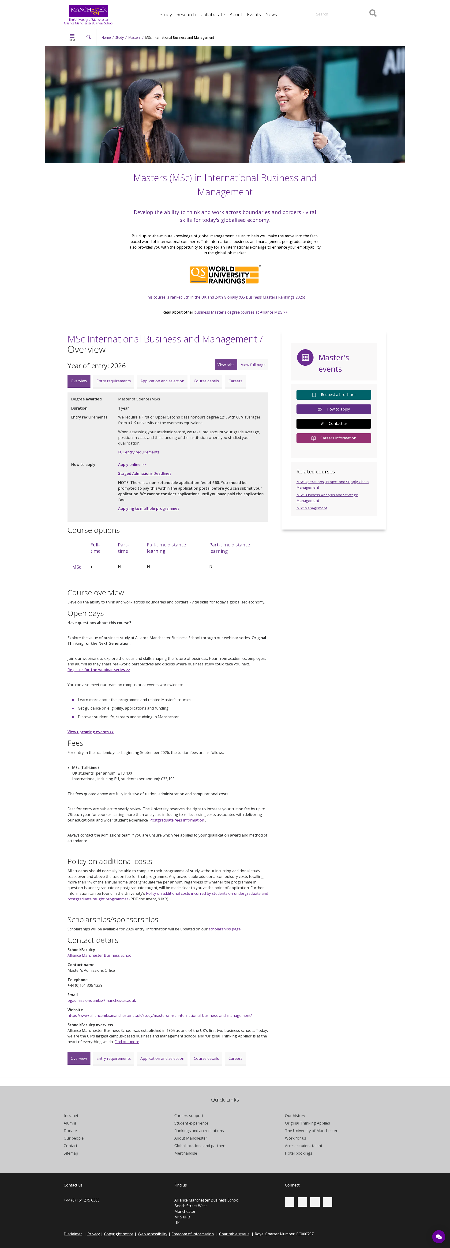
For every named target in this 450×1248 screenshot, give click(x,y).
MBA (153, 6)
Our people (74, 1138)
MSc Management (311, 508)
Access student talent (303, 1145)
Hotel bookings (298, 1153)
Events (254, 14)
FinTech (155, 16)
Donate (70, 1130)
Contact (70, 1145)
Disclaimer (73, 1233)
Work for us (295, 1138)
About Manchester (190, 1138)
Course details (206, 381)
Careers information (338, 438)
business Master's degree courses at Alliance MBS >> (241, 312)
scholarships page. (225, 929)
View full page (253, 364)
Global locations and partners (200, 1145)
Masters (317, 6)
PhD (314, 6)
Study (166, 14)
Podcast (156, 16)
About (236, 14)
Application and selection (162, 381)
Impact (155, 6)
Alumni (70, 1123)
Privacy (93, 1233)
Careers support (188, 1115)
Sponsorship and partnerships (335, 6)
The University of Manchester (311, 1130)
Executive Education (246, 6)
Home (106, 37)
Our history (295, 1115)
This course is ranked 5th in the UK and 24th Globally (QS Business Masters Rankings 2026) (225, 297)
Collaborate (213, 14)
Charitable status (234, 1233)
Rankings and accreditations (199, 1130)
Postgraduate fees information (177, 820)
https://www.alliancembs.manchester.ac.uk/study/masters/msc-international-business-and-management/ (160, 1015)
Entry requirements (114, 381)
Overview (79, 381)
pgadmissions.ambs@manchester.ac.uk (102, 1000)
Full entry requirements (138, 452)
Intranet (71, 1115)
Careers (235, 381)
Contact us (338, 423)
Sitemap (71, 1153)
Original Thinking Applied (307, 1123)
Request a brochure (338, 394)
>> (132, 464)
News (271, 14)
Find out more (127, 1041)
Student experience (191, 1123)
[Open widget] (438, 1236)
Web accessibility (152, 1233)
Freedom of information (193, 1233)
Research (186, 14)
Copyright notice (118, 1233)
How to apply (338, 409)
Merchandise (185, 1153)
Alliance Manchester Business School (100, 955)
